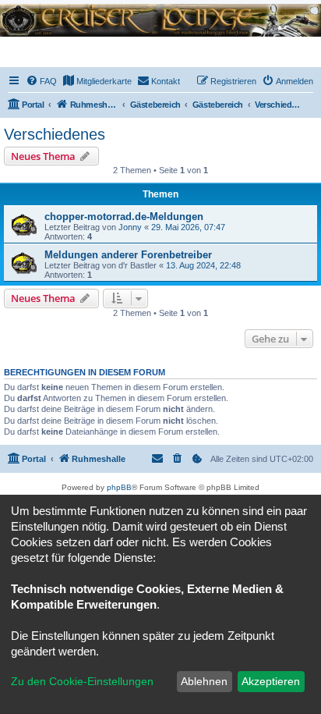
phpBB (119, 487)
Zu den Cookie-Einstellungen (82, 681)
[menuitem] (41, 81)
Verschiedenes (54, 134)
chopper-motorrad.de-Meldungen (123, 216)
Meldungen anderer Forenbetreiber (128, 255)
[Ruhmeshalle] (160, 20)
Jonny (130, 227)
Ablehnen (204, 681)
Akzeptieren (271, 681)
